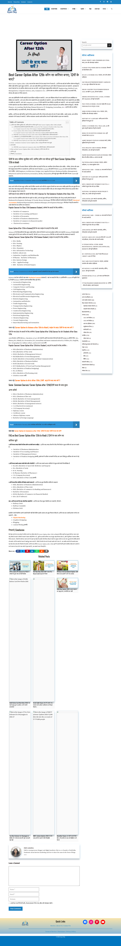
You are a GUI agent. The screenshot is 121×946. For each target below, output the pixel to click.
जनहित (73, 9)
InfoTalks (73, 850)
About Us (10, 1)
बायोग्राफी (85, 329)
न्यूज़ (47, 9)
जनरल (104, 9)
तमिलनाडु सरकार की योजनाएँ (89, 344)
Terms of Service (51, 932)
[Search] (109, 45)
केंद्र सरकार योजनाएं (87, 303)
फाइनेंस (82, 9)
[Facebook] (100, 1)
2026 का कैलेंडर (87, 321)
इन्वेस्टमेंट (85, 353)
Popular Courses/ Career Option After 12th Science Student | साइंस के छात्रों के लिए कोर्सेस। (37, 132)
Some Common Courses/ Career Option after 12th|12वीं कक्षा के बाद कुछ (31, 143)
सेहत (90, 9)
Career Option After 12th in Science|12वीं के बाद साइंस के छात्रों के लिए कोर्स (32, 131)
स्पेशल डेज (86, 332)
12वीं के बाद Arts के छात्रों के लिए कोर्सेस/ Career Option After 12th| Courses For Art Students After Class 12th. (41, 137)
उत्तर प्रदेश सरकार (86, 300)
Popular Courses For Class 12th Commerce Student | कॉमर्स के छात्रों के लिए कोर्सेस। (35, 129)
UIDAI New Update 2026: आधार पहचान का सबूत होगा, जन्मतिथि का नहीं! (67, 590)
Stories (52, 926)
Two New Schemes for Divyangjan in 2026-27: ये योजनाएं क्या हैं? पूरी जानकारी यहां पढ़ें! (19, 838)
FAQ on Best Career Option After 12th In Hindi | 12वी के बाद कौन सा (30, 149)
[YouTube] (111, 1)
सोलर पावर (86, 338)
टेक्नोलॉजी (84, 341)
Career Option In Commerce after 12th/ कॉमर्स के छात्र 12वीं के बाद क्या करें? (37, 431)
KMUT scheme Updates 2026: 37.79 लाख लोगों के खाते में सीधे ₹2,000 (42, 837)
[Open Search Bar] (111, 9)
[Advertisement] (60, 26)
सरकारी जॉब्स (54, 9)
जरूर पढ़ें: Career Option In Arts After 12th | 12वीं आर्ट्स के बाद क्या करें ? (31, 140)
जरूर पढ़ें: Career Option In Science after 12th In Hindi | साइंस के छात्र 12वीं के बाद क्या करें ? (36, 134)
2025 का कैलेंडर (87, 318)
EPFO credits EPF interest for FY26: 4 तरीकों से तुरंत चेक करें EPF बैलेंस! (19, 573)
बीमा (84, 356)
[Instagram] (103, 1)
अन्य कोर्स (13, 145)
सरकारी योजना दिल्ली (88, 309)
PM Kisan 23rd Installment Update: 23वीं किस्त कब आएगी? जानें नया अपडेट (67, 573)
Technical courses (35, 277)
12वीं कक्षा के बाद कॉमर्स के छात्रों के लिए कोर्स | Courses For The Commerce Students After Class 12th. (38, 127)
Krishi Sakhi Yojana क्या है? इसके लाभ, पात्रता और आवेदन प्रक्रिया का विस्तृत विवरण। (43, 705)
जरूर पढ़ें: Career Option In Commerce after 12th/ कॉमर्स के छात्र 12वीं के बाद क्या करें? (34, 147)
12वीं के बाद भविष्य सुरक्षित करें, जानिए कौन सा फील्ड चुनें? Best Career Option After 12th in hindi (36, 125)
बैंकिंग (84, 359)
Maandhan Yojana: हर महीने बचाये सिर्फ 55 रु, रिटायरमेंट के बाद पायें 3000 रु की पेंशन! (67, 838)
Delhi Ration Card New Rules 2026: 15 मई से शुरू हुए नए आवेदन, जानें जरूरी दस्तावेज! (19, 705)
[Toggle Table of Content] (66, 122)
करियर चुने (13, 151)
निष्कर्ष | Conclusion (16, 154)
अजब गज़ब (97, 9)
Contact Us (29, 1)
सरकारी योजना (63, 9)
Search (84, 42)
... (25, 854)
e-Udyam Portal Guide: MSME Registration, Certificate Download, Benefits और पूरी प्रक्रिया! (96, 247)
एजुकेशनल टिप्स (87, 326)
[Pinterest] (107, 1)
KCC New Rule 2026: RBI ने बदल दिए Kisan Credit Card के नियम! (42, 573)
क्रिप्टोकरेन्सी (85, 312)
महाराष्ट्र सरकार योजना (89, 306)
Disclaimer (23, 1)
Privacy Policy (17, 1)
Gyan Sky (62, 937)
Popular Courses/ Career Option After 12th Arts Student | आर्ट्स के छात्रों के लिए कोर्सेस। (36, 138)
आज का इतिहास (86, 297)
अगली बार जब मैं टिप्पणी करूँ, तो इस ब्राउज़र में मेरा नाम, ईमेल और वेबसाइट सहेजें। (31, 903)
